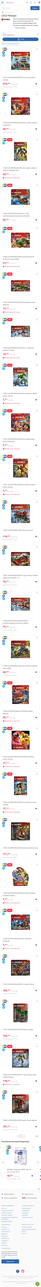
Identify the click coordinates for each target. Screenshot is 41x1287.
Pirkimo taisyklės (26, 1208)
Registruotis (10, 1261)
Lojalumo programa (6, 1213)
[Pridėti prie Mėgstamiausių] (37, 49)
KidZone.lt (4, 1227)
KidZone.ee (4, 1245)
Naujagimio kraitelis (6, 1221)
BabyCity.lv (4, 1234)
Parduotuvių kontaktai (7, 1210)
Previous (3, 1162)
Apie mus (3, 1208)
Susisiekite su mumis (27, 1217)
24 (36, 1136)
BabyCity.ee (4, 1236)
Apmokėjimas (25, 1210)
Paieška (35, 8)
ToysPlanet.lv (5, 1240)
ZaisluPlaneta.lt (5, 1231)
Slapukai (24, 1233)
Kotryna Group (5, 1229)
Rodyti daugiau (20, 28)
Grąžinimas (25, 1215)
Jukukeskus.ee (5, 1238)
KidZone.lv (4, 1243)
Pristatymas (25, 1213)
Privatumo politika (27, 1227)
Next (38, 1162)
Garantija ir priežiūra (6, 1215)
